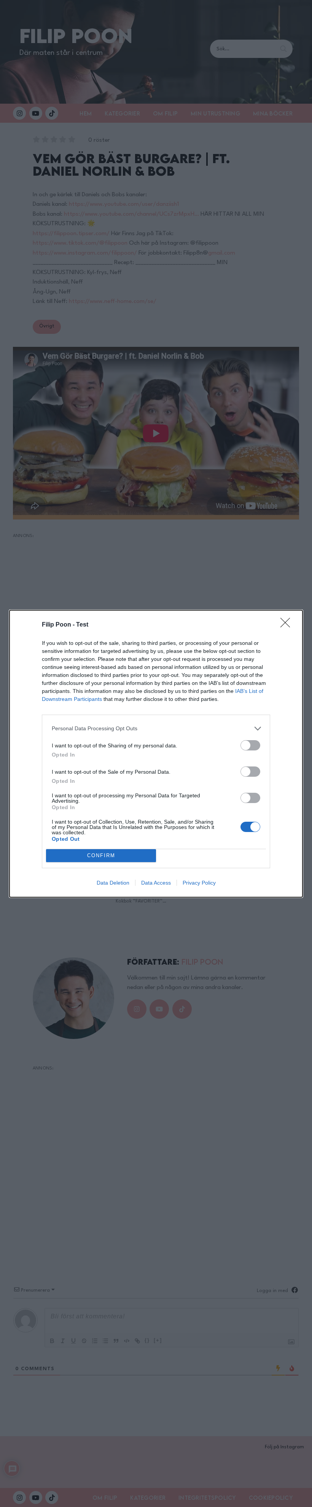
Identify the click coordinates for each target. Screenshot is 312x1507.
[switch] (250, 745)
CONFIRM (101, 855)
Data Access (156, 883)
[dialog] (156, 753)
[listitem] (156, 729)
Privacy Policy (199, 883)
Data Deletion (113, 883)
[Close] (287, 625)
